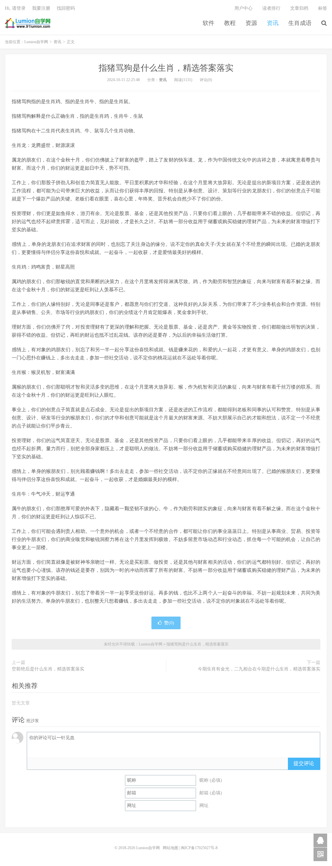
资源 (251, 23)
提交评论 (303, 763)
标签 (322, 8)
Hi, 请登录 (15, 8)
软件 (208, 23)
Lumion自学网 (27, 23)
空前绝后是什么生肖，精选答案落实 (48, 669)
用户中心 (243, 8)
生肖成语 (300, 23)
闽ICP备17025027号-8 (199, 848)
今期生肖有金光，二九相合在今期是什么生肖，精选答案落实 (259, 669)
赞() (169, 622)
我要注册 (41, 8)
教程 (230, 23)
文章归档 (299, 8)
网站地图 (170, 848)
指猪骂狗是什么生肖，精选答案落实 (166, 68)
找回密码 (66, 8)
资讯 (273, 23)
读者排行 (271, 8)
